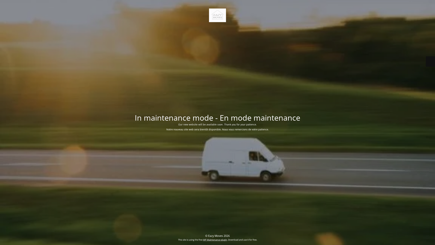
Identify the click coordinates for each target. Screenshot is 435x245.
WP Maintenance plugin (215, 239)
